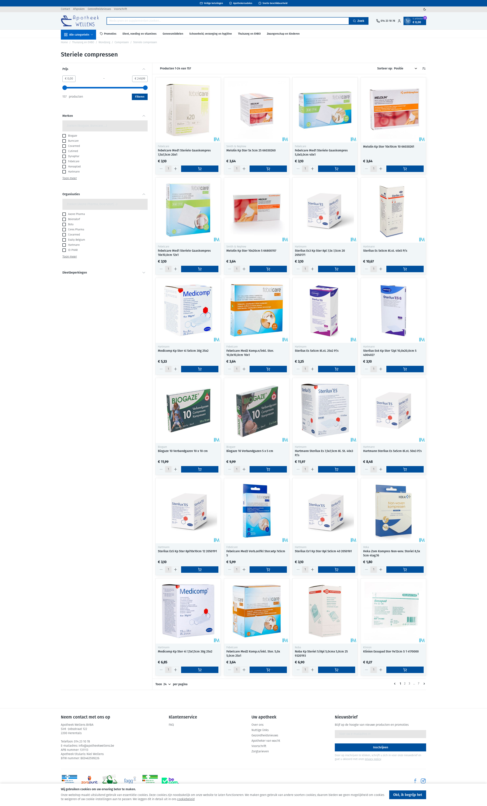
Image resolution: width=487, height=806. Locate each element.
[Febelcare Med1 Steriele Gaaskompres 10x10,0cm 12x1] (188, 210)
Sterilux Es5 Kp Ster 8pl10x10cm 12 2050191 (187, 551)
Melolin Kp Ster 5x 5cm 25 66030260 (251, 150)
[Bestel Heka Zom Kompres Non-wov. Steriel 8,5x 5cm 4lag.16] (405, 569)
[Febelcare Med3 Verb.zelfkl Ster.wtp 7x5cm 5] (256, 510)
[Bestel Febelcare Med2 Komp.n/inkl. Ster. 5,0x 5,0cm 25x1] (268, 670)
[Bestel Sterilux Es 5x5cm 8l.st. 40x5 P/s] (405, 269)
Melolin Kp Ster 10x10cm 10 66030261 (388, 146)
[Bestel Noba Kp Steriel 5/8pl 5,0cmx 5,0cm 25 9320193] (336, 670)
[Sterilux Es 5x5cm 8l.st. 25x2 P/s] (325, 310)
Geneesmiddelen (173, 33)
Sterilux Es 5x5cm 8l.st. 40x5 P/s (385, 250)
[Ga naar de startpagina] (80, 20)
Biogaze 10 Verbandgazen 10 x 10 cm (183, 451)
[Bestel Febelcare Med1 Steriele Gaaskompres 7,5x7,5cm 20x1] (199, 168)
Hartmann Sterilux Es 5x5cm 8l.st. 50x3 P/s (392, 451)
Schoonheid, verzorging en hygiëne (210, 33)
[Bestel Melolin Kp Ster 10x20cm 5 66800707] (268, 269)
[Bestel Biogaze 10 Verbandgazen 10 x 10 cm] (199, 469)
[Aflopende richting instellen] (424, 68)
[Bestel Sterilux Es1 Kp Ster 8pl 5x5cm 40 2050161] (336, 569)
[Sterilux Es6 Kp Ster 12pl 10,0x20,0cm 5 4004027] (393, 310)
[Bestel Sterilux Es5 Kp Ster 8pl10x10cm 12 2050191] (199, 569)
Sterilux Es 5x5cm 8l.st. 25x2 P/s (317, 350)
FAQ (171, 724)
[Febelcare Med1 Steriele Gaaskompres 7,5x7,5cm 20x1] (188, 109)
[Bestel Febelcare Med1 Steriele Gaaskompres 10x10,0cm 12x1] (199, 269)
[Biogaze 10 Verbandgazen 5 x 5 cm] (256, 410)
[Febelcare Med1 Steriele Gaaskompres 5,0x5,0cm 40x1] (325, 109)
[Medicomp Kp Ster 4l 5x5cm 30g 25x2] (188, 310)
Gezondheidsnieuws (99, 9)
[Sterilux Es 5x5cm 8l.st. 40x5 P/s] (393, 210)
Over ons (257, 724)
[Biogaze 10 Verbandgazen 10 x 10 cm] (188, 410)
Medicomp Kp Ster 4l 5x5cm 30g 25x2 (183, 350)
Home (64, 42)
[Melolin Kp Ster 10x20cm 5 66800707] (256, 210)
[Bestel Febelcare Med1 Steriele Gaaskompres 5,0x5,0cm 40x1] (336, 168)
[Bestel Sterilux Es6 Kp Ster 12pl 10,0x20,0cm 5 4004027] (405, 369)
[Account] (399, 21)
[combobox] (228, 21)
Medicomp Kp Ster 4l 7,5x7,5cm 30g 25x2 (185, 651)
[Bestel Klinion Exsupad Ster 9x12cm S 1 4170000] (405, 670)
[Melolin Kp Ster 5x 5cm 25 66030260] (256, 109)
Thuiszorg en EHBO (249, 33)
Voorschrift (120, 9)
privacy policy (373, 759)
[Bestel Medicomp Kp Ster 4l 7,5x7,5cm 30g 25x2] (199, 670)
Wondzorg (104, 42)
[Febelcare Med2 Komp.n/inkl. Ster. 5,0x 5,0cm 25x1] (256, 611)
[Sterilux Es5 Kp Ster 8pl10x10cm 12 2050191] (188, 510)
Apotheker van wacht (265, 740)
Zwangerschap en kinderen (283, 33)
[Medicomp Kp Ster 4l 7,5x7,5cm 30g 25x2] (188, 611)
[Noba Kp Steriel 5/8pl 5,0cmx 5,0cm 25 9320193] (325, 611)
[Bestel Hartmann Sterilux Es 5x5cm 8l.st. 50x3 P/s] (405, 469)
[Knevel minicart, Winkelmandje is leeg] (407, 21)
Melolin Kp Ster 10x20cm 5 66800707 (251, 250)
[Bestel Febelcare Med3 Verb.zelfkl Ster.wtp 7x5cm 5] (268, 569)
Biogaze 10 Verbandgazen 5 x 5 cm (249, 451)
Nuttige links (260, 730)
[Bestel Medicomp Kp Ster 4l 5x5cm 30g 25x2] (199, 369)
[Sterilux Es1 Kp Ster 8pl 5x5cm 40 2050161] (325, 510)
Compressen (122, 42)
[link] (395, 683)
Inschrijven (380, 747)
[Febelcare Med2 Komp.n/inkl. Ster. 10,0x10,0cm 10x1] (256, 310)
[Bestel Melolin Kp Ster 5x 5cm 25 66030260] (268, 168)
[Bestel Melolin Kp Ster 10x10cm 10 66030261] (405, 168)
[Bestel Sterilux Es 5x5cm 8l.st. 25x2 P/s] (336, 369)
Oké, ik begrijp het (407, 795)
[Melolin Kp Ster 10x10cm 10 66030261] (393, 109)
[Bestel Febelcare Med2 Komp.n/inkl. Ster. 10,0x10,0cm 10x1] (268, 369)
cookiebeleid (186, 799)
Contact (65, 9)
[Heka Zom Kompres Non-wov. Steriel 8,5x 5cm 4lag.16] (393, 510)
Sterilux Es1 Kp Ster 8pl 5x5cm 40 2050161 (323, 551)
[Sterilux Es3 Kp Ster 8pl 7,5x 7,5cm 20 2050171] (325, 210)
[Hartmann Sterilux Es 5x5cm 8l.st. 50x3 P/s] (393, 410)
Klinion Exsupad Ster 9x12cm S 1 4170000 (391, 651)
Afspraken (79, 9)
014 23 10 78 (82, 741)
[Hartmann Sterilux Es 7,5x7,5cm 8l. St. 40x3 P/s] (325, 410)
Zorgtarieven (260, 751)
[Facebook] (415, 781)
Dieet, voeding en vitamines (140, 33)
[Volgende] (423, 683)
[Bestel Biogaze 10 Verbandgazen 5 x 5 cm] (268, 469)
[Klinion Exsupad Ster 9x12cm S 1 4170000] (393, 611)
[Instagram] (423, 781)
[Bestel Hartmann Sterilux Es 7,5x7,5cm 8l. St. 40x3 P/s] (336, 469)
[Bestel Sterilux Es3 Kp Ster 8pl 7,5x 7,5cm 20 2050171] (336, 269)
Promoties (110, 33)
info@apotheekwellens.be (96, 745)
